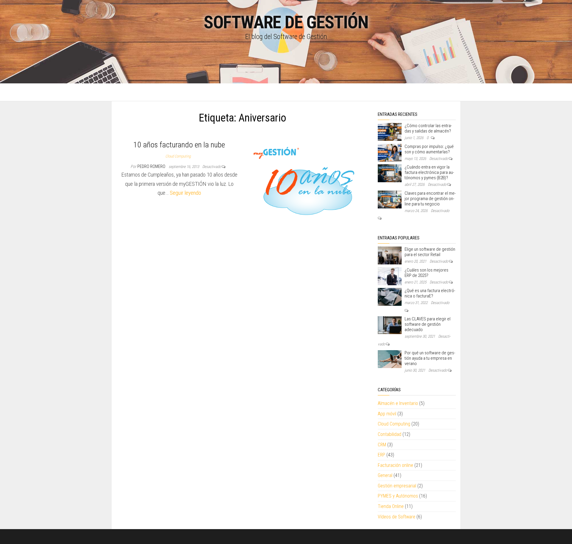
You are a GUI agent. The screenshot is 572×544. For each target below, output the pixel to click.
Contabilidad (389, 434)
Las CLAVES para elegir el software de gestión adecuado (427, 324)
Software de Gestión (286, 22)
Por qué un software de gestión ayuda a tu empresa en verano (430, 358)
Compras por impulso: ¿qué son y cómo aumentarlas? (429, 149)
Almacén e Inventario (398, 403)
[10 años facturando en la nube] (308, 186)
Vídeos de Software (396, 517)
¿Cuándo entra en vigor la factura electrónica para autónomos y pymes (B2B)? (429, 172)
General (385, 475)
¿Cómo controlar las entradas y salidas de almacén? (428, 128)
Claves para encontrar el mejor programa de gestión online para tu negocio (430, 199)
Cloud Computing (178, 156)
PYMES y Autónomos (398, 496)
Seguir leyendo (185, 192)
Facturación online (395, 465)
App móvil (387, 414)
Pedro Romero (151, 166)
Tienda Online (391, 506)
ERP (381, 455)
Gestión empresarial (397, 486)
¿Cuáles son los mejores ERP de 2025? (426, 272)
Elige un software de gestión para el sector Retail (430, 252)
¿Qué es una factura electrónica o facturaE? (430, 293)
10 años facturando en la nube (179, 144)
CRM (382, 445)
